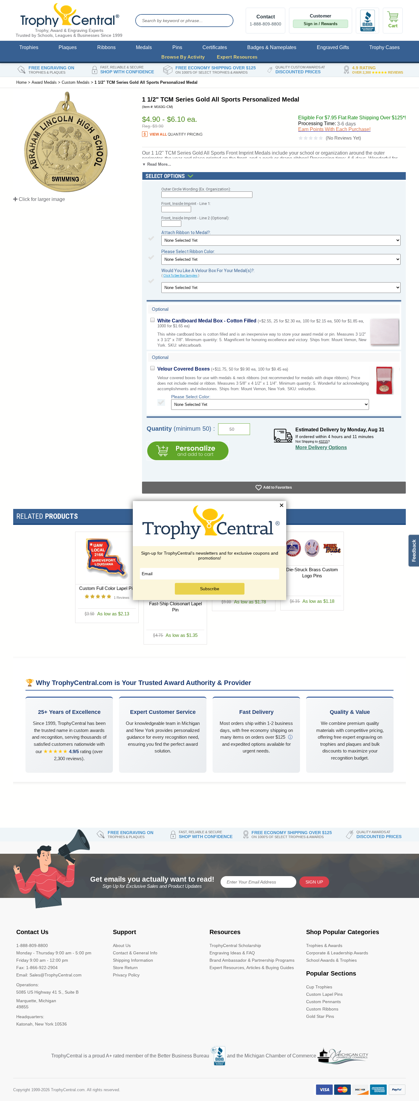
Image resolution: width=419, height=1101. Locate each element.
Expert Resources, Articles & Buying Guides (252, 967)
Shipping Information (133, 960)
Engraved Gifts (333, 47)
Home (21, 82)
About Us (122, 945)
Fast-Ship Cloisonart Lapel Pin (175, 606)
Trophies (28, 47)
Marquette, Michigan (36, 1000)
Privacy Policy (126, 974)
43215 (323, 441)
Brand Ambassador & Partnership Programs (252, 960)
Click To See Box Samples (180, 275)
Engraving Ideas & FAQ (232, 952)
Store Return (125, 967)
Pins (177, 47)
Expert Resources (237, 57)
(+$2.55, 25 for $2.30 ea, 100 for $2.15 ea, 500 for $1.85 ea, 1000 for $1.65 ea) (260, 323)
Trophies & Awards (324, 945)
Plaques (68, 47)
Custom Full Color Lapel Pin (107, 588)
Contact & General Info (135, 952)
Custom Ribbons (322, 1009)
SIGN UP (314, 882)
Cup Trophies (319, 986)
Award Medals (44, 82)
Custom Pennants (323, 1001)
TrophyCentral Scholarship (235, 945)
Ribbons (106, 47)
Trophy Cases (384, 47)
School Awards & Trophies (331, 960)
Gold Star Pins (320, 1016)
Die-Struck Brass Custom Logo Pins (312, 572)
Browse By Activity (183, 57)
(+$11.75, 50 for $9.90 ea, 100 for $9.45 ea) (222, 368)
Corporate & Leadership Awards (337, 952)
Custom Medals (76, 82)
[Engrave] (188, 450)
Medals (144, 47)
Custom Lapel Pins (324, 994)
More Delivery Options (321, 447)
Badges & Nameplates (271, 47)
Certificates (214, 47)
